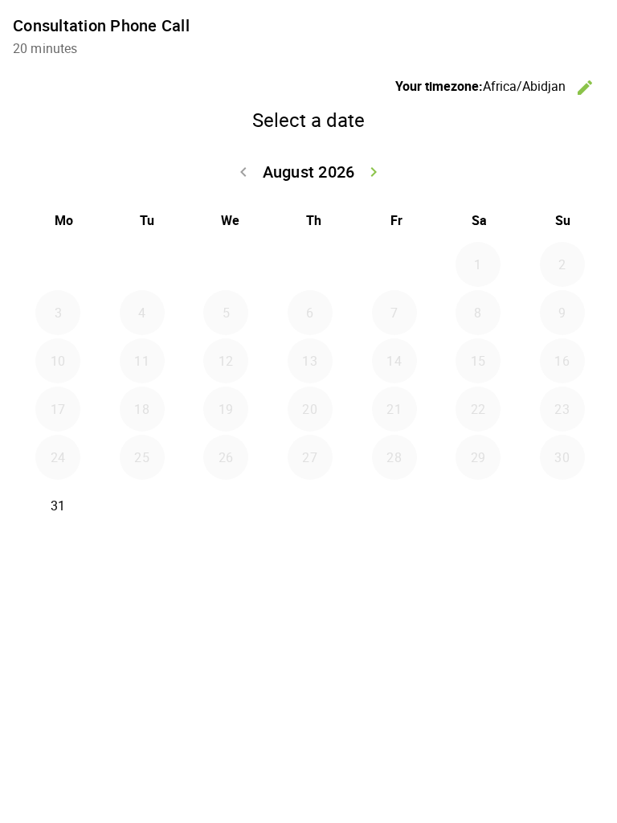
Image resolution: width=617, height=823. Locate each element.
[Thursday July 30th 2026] (310, 264)
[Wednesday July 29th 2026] (225, 264)
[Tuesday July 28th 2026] (142, 264)
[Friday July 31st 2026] (394, 264)
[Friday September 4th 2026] (394, 505)
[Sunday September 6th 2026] (562, 505)
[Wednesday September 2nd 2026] (225, 505)
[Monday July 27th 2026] (57, 264)
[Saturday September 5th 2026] (478, 505)
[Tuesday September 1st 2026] (142, 505)
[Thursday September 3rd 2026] (310, 505)
